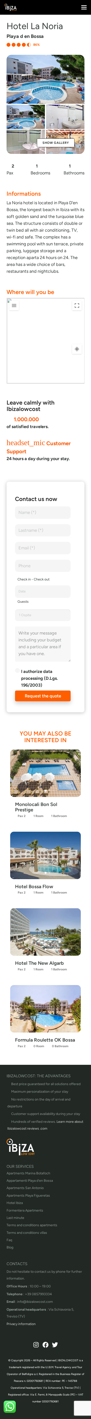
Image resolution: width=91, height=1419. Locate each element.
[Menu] (84, 7)
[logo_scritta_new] (10, 7)
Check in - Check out (33, 579)
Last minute (15, 1218)
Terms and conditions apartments (32, 1225)
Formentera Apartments (25, 1210)
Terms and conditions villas (27, 1233)
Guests (23, 602)
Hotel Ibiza (15, 1203)
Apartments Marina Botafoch (28, 1173)
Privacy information (21, 1324)
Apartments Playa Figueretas (28, 1195)
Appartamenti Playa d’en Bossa (30, 1181)
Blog (10, 1247)
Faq (9, 1240)
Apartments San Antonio (25, 1188)
